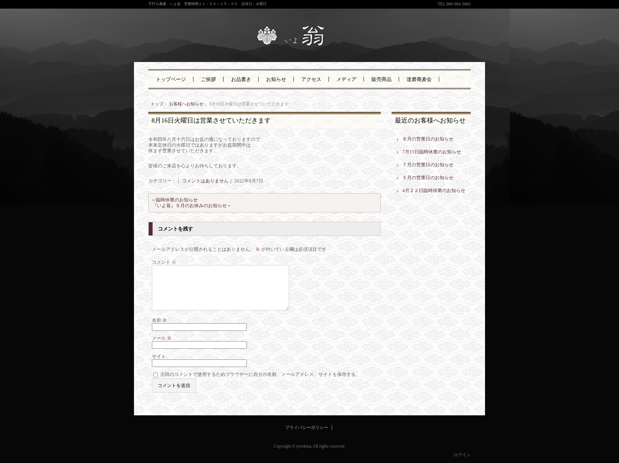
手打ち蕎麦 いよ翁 (309, 36)
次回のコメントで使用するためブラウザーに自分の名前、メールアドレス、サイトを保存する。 (260, 374)
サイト (159, 356)
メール (162, 338)
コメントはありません (205, 180)
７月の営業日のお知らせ (428, 164)
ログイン (462, 454)
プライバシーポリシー (306, 427)
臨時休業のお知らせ (177, 199)
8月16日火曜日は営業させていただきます (211, 120)
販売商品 (381, 79)
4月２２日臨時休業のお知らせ (433, 190)
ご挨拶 (208, 79)
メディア (346, 79)
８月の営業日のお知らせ (428, 139)
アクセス (311, 79)
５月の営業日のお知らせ (428, 177)
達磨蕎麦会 (419, 79)
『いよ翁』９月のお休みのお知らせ (189, 205)
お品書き (241, 79)
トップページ (171, 79)
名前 (159, 320)
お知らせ (276, 79)
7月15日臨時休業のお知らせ (431, 151)
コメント (164, 262)
